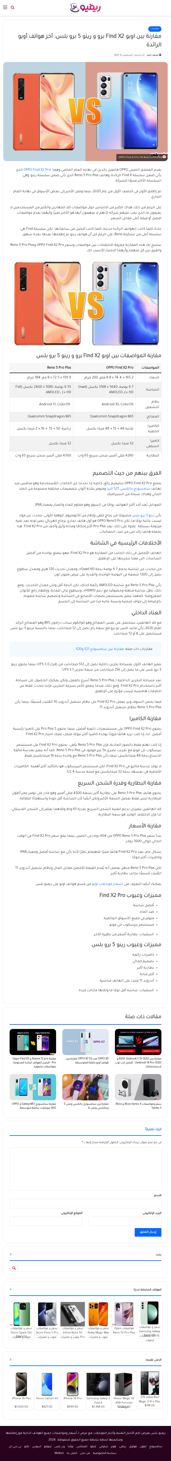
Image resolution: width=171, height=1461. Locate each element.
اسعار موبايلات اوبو (107, 884)
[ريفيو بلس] (85, 8)
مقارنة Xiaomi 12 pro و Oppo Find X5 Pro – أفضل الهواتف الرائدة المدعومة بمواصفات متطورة (34, 1063)
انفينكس (81, 1446)
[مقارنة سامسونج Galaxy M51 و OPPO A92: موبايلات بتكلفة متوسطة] (33, 1087)
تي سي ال (15, 1446)
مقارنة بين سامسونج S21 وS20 (100, 649)
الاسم (157, 1195)
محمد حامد (152, 55)
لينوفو (48, 1446)
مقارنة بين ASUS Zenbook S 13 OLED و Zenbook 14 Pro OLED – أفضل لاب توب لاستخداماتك (138, 1063)
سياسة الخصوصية (104, 1453)
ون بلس (59, 1446)
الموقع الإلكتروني (71, 1213)
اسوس (36, 1446)
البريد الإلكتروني (152, 1213)
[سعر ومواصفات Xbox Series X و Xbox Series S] (138, 1087)
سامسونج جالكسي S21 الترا (128, 489)
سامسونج (155, 1446)
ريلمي (122, 1446)
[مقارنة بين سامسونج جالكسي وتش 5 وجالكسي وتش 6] (85, 1087)
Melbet (59, 1453)
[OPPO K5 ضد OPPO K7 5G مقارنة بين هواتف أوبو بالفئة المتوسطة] (85, 1042)
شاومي (103, 1446)
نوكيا (70, 1446)
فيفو (93, 1446)
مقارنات (155, 29)
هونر (113, 1446)
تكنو (26, 1446)
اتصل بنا (72, 1453)
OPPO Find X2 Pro (37, 170)
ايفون (143, 1446)
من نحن (85, 1453)
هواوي (133, 1446)
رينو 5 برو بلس (143, 516)
